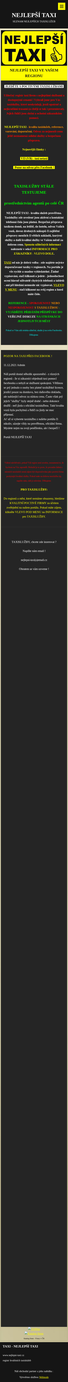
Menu (61, 6)
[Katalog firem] (34, 1333)
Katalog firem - (29, 1338)
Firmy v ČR (39, 1338)
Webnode (44, 1377)
